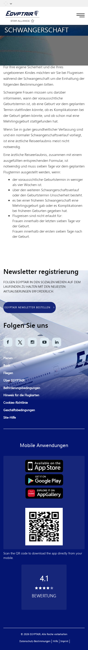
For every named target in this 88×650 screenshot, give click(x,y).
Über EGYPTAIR (14, 380)
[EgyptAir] (22, 13)
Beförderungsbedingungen (21, 388)
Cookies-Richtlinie (15, 403)
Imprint (64, 641)
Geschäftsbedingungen (19, 410)
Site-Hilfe (9, 417)
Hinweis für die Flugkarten (21, 395)
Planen (8, 358)
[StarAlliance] (22, 20)
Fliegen (8, 373)
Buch (6, 365)
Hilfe (55, 641)
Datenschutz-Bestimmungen (34, 641)
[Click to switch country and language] (11, 3)
